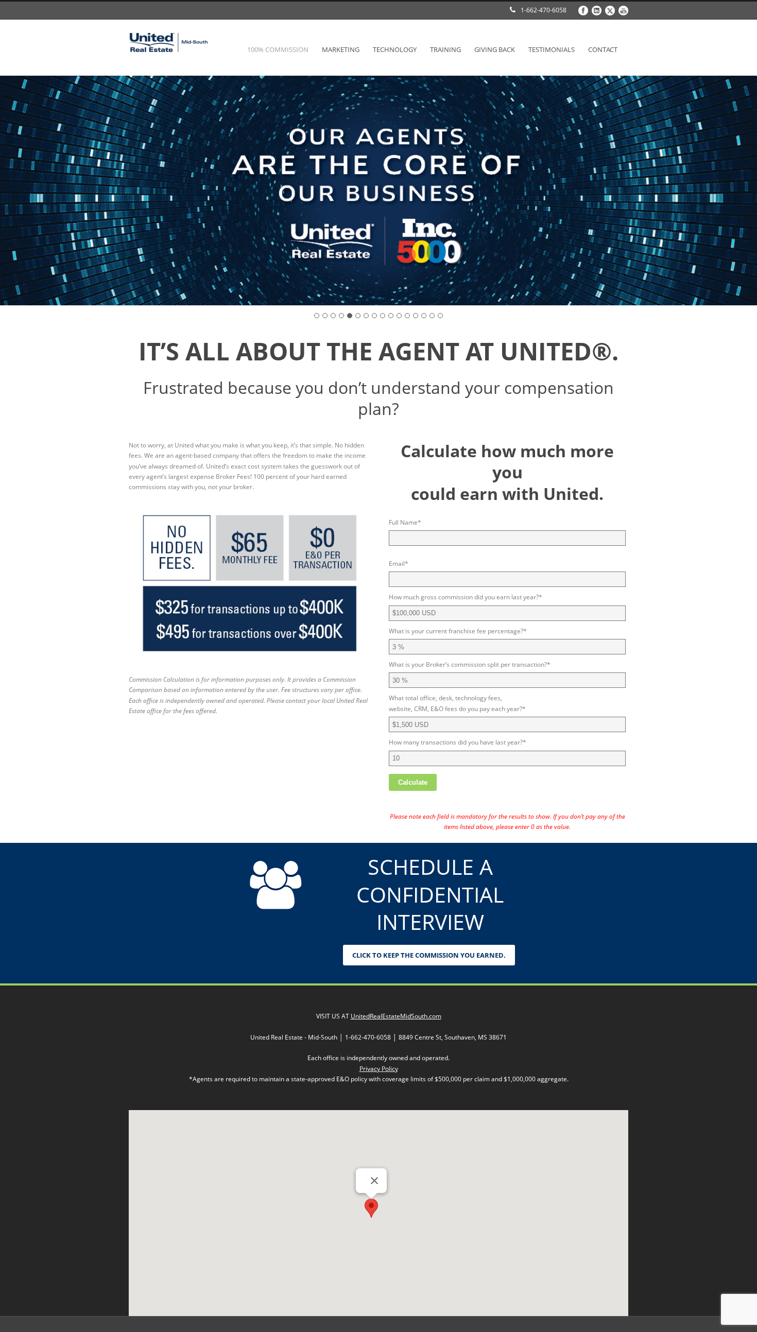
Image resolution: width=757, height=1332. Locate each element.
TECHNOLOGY (395, 49)
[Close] (374, 1180)
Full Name (405, 522)
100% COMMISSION (277, 49)
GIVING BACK (494, 49)
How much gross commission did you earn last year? (465, 597)
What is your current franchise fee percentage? (458, 631)
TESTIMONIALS (551, 49)
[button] (371, 1208)
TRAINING (445, 49)
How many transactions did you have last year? (457, 742)
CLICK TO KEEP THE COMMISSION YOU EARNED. (429, 955)
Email (398, 563)
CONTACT (602, 49)
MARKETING (340, 49)
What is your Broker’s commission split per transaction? (469, 664)
